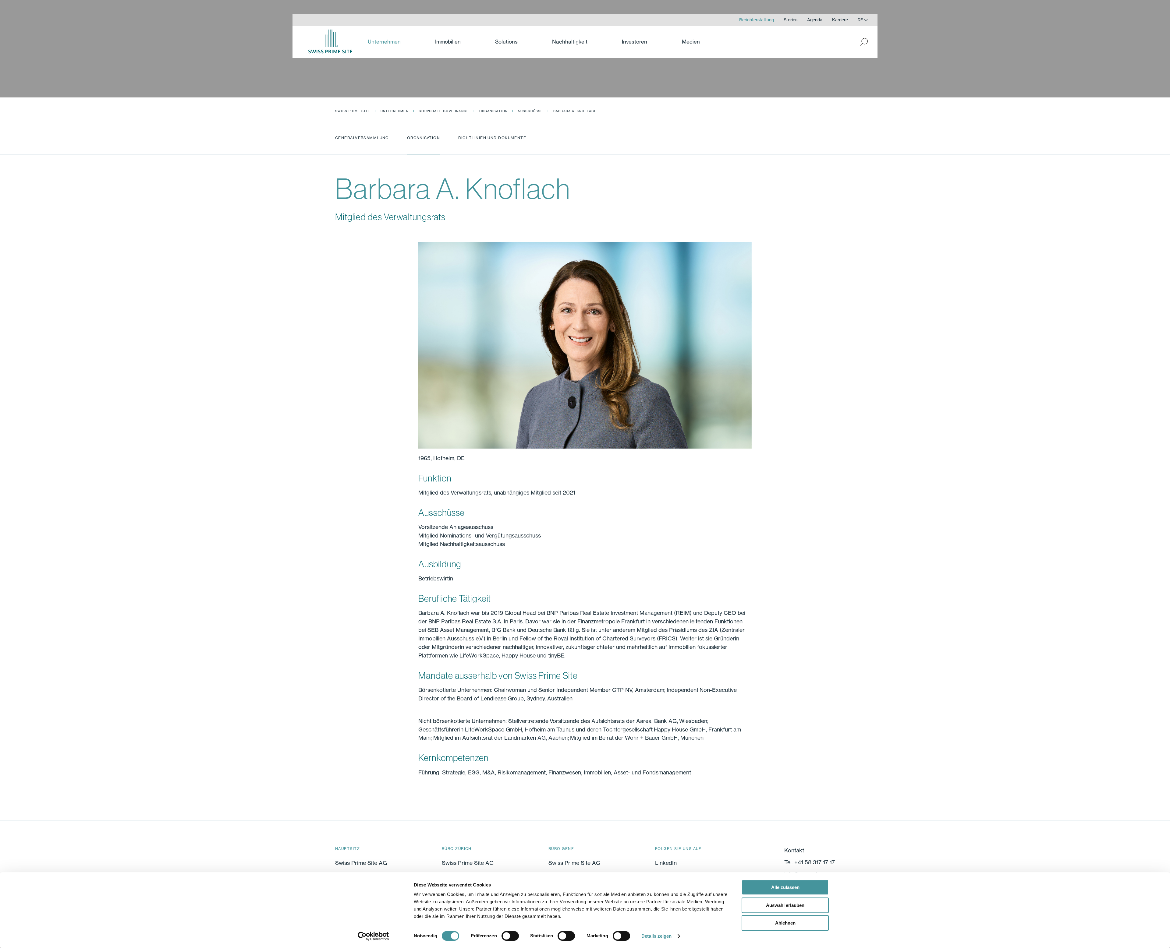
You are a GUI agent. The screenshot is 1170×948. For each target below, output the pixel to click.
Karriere (840, 19)
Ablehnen (785, 922)
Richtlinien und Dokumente (492, 138)
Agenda (814, 19)
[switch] (510, 936)
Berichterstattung (756, 19)
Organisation (493, 111)
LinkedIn (666, 862)
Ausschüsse (530, 111)
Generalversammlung (362, 138)
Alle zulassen (785, 887)
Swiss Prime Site (352, 111)
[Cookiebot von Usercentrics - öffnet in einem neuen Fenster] (373, 936)
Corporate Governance (444, 111)
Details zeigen (656, 936)
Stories (790, 19)
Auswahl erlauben (785, 905)
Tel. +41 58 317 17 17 (809, 862)
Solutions (506, 41)
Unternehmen (395, 111)
